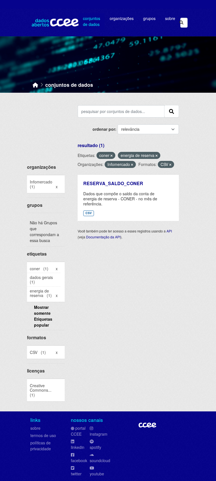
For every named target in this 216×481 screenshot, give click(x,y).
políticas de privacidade (40, 445)
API (169, 231)
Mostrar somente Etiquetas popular (43, 316)
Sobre (170, 18)
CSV (89, 213)
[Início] (35, 84)
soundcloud (100, 460)
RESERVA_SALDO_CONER (113, 183)
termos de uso (43, 435)
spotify (95, 447)
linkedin (77, 447)
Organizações (122, 18)
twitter (76, 473)
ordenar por (104, 129)
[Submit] (181, 23)
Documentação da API (103, 236)
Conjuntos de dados (91, 21)
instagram (98, 434)
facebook (79, 460)
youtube (97, 473)
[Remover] (111, 155)
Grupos (149, 18)
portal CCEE (78, 431)
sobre (35, 428)
